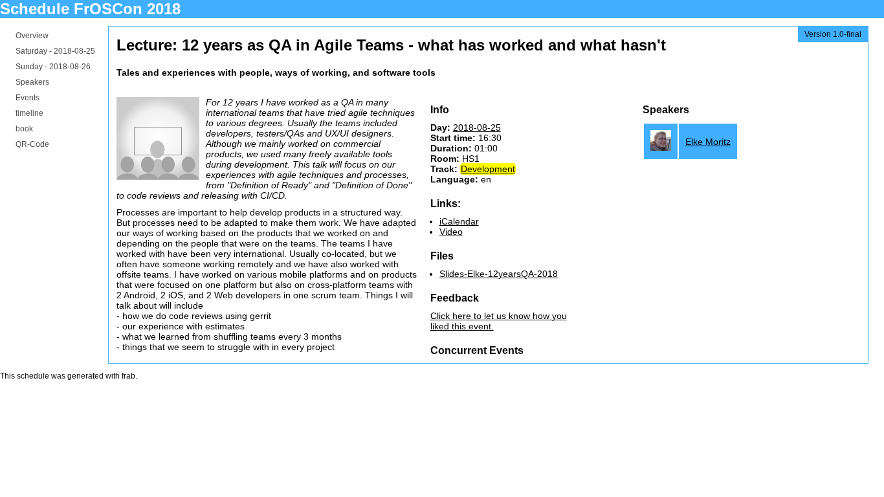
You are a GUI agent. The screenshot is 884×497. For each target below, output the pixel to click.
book (24, 128)
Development (488, 169)
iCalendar (459, 221)
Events (27, 97)
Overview (32, 35)
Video (451, 231)
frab (128, 376)
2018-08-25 (477, 127)
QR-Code (32, 144)
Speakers (32, 82)
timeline (29, 113)
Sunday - (53, 66)
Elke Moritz (708, 142)
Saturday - (55, 51)
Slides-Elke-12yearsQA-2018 (498, 274)
